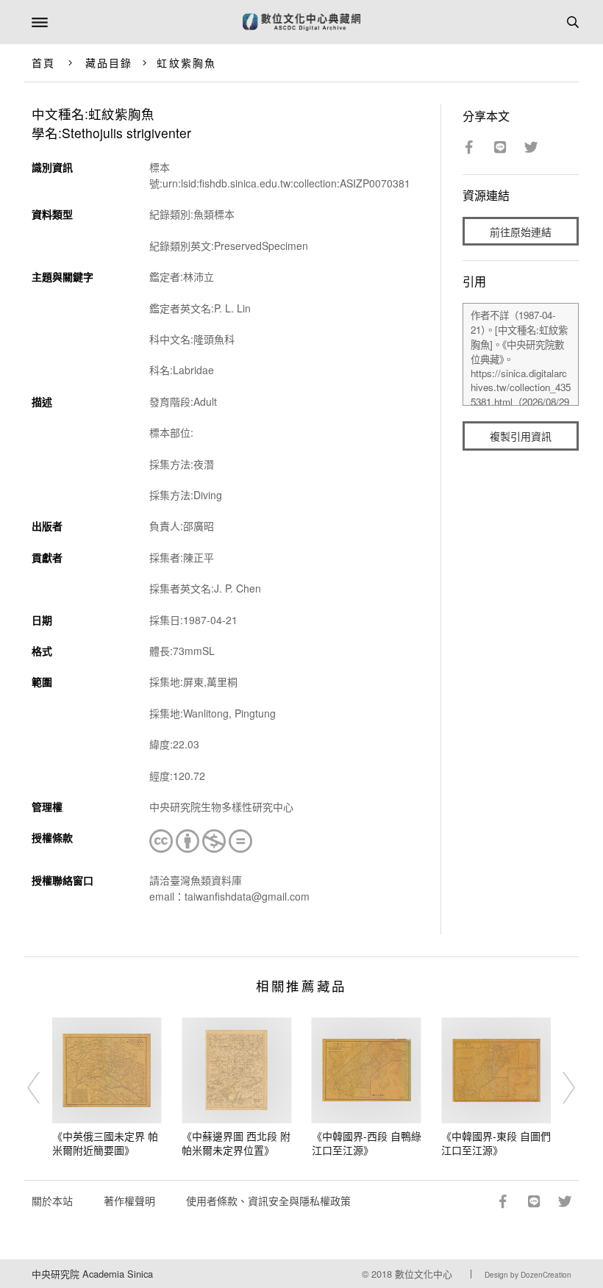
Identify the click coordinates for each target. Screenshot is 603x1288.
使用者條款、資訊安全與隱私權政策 (268, 1200)
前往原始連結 (521, 231)
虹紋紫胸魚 (186, 62)
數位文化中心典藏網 (301, 22)
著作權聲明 (129, 1200)
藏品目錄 (108, 62)
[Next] (559, 1087)
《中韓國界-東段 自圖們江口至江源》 (496, 1143)
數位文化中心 (423, 1274)
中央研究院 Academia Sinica (92, 1274)
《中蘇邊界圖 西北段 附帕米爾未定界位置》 (236, 1143)
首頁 (43, 62)
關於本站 (52, 1200)
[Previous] (43, 1087)
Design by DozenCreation (528, 1275)
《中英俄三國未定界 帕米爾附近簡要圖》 (105, 1143)
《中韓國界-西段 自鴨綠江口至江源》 (366, 1143)
